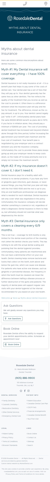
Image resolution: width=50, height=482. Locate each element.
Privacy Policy (7, 437)
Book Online (13, 344)
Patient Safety (7, 434)
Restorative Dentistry (10, 408)
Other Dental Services (10, 412)
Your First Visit (32, 419)
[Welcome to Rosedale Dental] (25, 18)
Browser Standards (9, 445)
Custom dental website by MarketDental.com (17, 463)
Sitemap (30, 441)
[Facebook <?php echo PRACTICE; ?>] (25, 391)
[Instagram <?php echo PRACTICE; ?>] (28, 391)
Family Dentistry (8, 401)
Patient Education (34, 401)
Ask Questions (13, 319)
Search (30, 445)
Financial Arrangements (36, 411)
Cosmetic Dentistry (9, 404)
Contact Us (31, 437)
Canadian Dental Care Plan (37, 403)
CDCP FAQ (31, 407)
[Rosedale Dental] (46, 4)
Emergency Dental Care (11, 416)
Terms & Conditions (10, 441)
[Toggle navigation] (4, 4)
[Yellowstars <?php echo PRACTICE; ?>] (21, 391)
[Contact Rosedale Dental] (25, 4)
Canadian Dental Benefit (36, 415)
